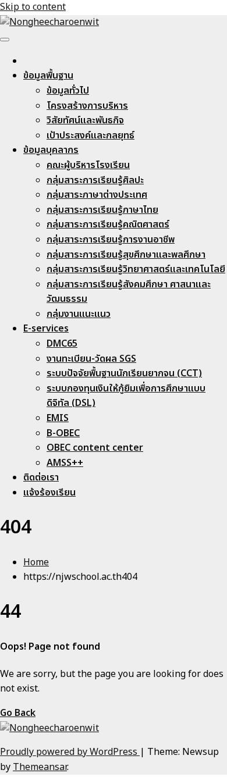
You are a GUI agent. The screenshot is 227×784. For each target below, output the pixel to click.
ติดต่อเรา (41, 477)
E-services (46, 329)
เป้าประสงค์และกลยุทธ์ (90, 135)
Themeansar (40, 767)
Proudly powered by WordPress (70, 752)
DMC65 (62, 344)
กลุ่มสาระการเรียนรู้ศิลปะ (95, 180)
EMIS (58, 418)
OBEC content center (95, 448)
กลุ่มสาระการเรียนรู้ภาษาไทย (102, 210)
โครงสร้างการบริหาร (87, 106)
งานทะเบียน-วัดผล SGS (91, 359)
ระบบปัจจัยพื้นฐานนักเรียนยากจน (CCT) (124, 373)
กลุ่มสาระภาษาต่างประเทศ (97, 195)
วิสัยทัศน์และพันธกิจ (85, 120)
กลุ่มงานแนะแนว (79, 314)
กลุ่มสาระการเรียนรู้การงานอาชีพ (111, 240)
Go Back (18, 713)
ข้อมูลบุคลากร (51, 150)
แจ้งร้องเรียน (49, 493)
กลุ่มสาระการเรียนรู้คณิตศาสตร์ (108, 224)
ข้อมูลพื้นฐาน (48, 76)
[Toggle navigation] (4, 39)
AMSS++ (65, 463)
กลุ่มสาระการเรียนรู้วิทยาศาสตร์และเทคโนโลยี (136, 269)
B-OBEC (63, 433)
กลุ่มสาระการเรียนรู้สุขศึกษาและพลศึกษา (126, 255)
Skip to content (33, 7)
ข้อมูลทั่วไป (68, 91)
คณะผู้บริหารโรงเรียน (88, 165)
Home (36, 562)
